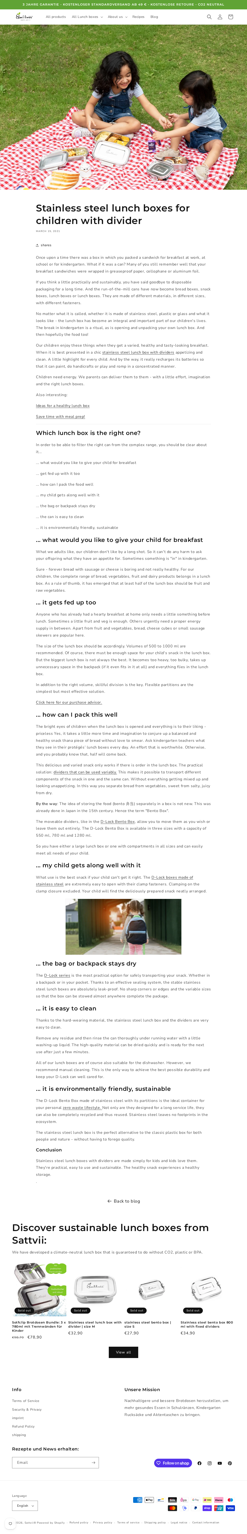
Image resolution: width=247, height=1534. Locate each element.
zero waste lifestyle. (82, 1107)
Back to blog (127, 1201)
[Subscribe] (93, 1462)
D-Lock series (57, 975)
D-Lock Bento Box (118, 821)
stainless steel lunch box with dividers (138, 352)
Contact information (205, 1522)
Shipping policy (155, 1522)
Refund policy (78, 1522)
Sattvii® (30, 1523)
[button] (87, 17)
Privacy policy (102, 1522)
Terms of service (128, 1522)
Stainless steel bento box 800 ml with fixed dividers (207, 1324)
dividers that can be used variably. (85, 772)
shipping (19, 1435)
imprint (18, 1418)
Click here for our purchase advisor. (69, 702)
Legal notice (179, 1522)
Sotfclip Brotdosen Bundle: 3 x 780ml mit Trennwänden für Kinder (39, 1326)
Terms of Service (25, 1401)
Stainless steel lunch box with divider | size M (95, 1324)
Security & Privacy (27, 1409)
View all (123, 1352)
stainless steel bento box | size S (147, 1324)
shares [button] (46, 245)
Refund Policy (23, 1426)
